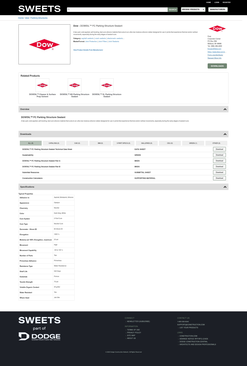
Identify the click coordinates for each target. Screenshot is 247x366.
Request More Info (230, 58)
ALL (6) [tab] (16, 143)
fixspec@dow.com (230, 48)
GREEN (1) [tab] (204, 143)
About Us (131, 338)
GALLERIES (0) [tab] (150, 143)
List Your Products (169, 327)
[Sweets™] (39, 8)
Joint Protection (75, 41)
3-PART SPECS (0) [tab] (123, 143)
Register (227, 2)
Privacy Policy (134, 332)
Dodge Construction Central (174, 344)
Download (235, 149)
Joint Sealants (97, 41)
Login (216, 2)
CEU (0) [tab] (177, 143)
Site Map (131, 335)
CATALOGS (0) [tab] (43, 143)
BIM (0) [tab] (96, 143)
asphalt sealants (71, 38)
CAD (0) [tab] (70, 143)
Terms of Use (133, 329)
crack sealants (84, 38)
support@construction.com (171, 324)
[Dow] (233, 28)
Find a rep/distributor (231, 55)
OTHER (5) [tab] (230, 143)
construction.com (169, 336)
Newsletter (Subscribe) (138, 321)
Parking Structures (23, 17)
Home (208, 2)
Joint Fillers (86, 41)
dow (11, 17)
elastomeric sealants (99, 38)
